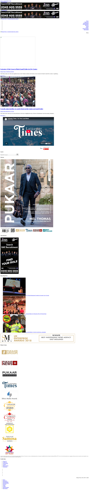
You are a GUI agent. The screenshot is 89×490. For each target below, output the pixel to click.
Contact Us (5, 462)
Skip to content (3, 1)
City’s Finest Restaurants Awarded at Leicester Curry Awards (37, 295)
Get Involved (5, 463)
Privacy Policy (5, 465)
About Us (5, 461)
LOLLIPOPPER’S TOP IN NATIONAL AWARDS (36, 332)
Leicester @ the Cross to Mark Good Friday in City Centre (18, 69)
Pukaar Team (3, 71)
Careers (4, 464)
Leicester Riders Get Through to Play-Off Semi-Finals (36, 313)
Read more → (3, 75)
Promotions (5, 466)
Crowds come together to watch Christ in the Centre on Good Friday (21, 109)
